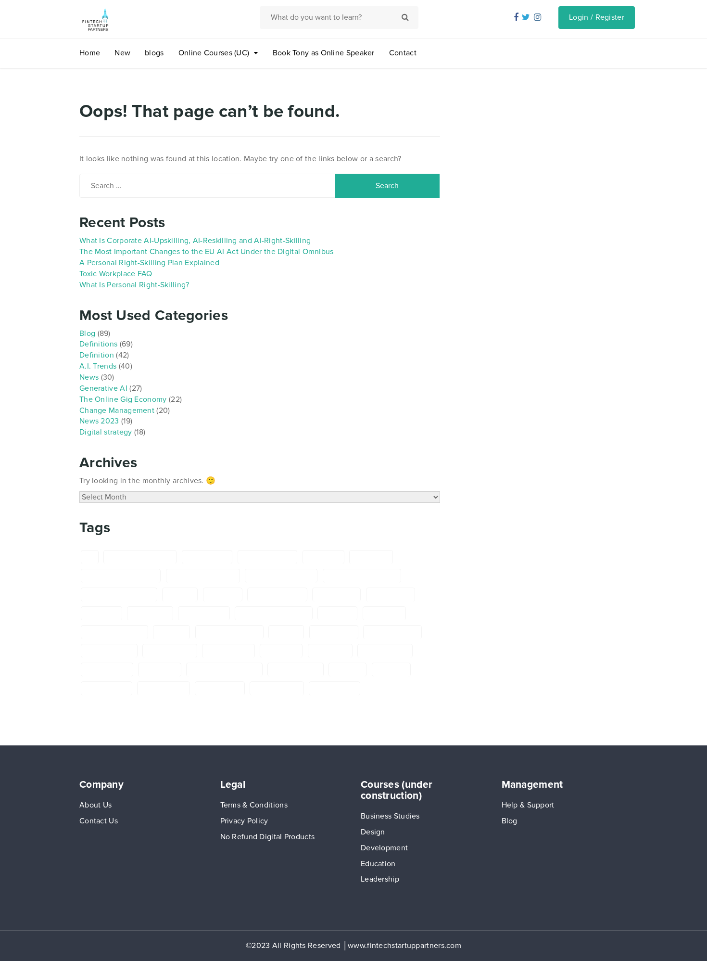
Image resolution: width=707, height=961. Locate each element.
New (122, 53)
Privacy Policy (244, 821)
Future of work (392, 632)
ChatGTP (222, 594)
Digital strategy (105, 432)
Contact (403, 53)
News (89, 377)
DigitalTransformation (273, 613)
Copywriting (390, 594)
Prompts (347, 670)
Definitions (98, 344)
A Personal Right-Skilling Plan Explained (149, 263)
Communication (277, 594)
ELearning (384, 613)
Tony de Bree (277, 688)
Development (384, 848)
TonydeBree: (334, 688)
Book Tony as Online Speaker (324, 53)
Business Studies (390, 816)
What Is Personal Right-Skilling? (134, 285)
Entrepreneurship (114, 632)
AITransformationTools (120, 576)
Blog (87, 333)
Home (89, 53)
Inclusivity (281, 651)
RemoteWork (106, 688)
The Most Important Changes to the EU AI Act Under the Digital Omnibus (206, 251)
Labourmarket (385, 651)
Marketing (159, 670)
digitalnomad (204, 613)
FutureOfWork (109, 651)
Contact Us (98, 821)
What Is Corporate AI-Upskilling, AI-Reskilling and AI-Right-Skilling (195, 240)
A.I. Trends (97, 366)
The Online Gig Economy (123, 399)
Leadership (380, 879)
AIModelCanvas (267, 557)
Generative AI (103, 388)
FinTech (286, 632)
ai (89, 557)
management (107, 670)
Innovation (330, 651)
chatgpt (179, 594)
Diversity (337, 613)
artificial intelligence (203, 576)
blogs (154, 53)
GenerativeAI (228, 651)
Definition (96, 355)
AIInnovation (207, 557)
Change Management (116, 410)
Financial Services (229, 632)
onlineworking (295, 670)
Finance (171, 632)
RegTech (391, 670)
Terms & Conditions (254, 805)
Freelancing (334, 632)
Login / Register (596, 17)
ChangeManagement (119, 594)
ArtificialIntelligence (281, 576)
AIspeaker (371, 557)
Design (373, 832)
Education (378, 864)
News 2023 (99, 421)
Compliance (336, 594)
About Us (95, 805)
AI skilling (323, 557)
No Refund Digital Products (267, 837)
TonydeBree (220, 688)
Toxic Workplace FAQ (115, 274)
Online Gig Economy (224, 670)
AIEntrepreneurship (140, 557)
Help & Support (528, 805)
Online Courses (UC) (214, 53)
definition (101, 613)
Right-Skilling (163, 688)
